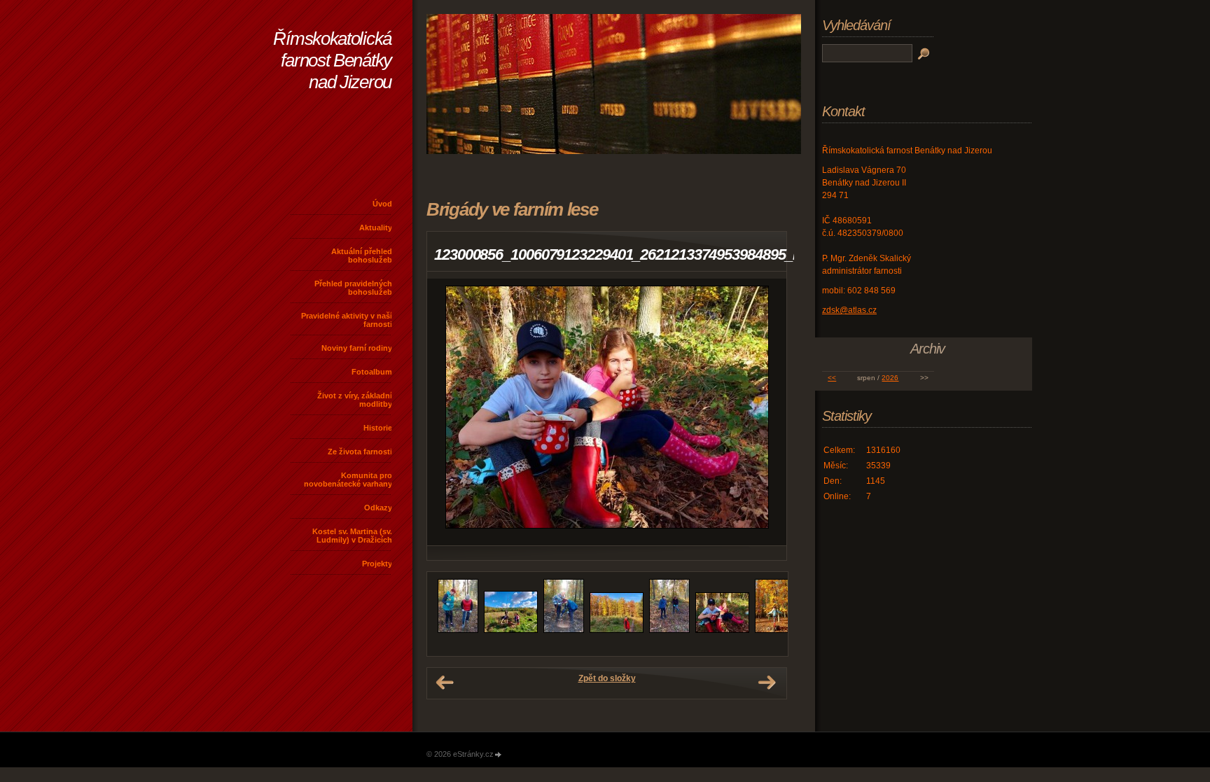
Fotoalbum (372, 372)
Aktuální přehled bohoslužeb (361, 255)
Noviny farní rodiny (356, 348)
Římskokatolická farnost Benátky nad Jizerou (332, 60)
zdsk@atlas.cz (849, 310)
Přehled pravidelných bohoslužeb (353, 287)
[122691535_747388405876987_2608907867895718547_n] (458, 630)
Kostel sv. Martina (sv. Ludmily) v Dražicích (352, 535)
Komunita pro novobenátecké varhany (348, 479)
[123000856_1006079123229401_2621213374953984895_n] (722, 630)
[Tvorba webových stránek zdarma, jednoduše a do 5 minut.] (498, 755)
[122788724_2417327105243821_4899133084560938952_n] (511, 630)
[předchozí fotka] (450, 412)
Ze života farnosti (360, 451)
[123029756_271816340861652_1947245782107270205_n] (775, 630)
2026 (890, 378)
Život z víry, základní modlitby (354, 399)
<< (832, 378)
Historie (377, 428)
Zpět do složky (607, 678)
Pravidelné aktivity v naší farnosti (346, 320)
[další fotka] (763, 412)
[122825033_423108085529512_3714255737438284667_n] (617, 630)
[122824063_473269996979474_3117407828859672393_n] (563, 630)
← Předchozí (444, 682)
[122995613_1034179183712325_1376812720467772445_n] (669, 630)
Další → (766, 682)
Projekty (377, 563)
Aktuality (375, 227)
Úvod (382, 204)
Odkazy (378, 507)
